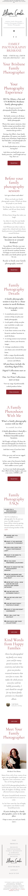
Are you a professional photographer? (10, 511)
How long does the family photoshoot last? (12, 549)
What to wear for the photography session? (13, 568)
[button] (14, 31)
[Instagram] (16, 37)
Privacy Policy (15, 889)
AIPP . (6, 530)
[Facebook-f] (13, 37)
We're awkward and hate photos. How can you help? (13, 576)
